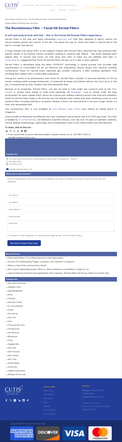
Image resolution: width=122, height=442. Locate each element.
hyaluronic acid (64, 39)
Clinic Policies (49, 410)
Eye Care (12, 317)
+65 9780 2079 (15, 164)
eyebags (76, 92)
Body (10, 295)
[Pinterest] (10, 131)
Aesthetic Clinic (22, 19)
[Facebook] (25, 131)
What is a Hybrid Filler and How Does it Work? (27, 265)
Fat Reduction (14, 329)
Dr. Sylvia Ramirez (15, 306)
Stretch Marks (14, 363)
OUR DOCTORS (28, 5)
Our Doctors (48, 394)
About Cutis (48, 391)
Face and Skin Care (16, 325)
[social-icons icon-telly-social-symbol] (14, 400)
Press (10, 340)
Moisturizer (12, 336)
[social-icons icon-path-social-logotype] (28, 400)
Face (10, 321)
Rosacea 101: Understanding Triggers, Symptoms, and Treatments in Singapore (41, 262)
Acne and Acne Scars (17, 283)
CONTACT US (73, 10)
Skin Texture (13, 355)
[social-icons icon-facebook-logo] (6, 400)
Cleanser (11, 298)
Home (7, 19)
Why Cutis (47, 398)
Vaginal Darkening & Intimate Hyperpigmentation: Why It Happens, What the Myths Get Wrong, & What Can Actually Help (58, 273)
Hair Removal (13, 333)
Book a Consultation (105, 7)
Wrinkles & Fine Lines (17, 374)
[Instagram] (18, 131)
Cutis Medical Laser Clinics (66, 109)
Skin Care (12, 348)
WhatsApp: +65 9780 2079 (93, 390)
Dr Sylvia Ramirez (27, 119)
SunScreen (12, 367)
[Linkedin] (6, 131)
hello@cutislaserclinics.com (21, 137)
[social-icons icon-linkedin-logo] (19, 400)
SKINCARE (62, 10)
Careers (46, 406)
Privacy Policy (49, 414)
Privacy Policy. (75, 235)
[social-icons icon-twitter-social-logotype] (11, 400)
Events (11, 310)
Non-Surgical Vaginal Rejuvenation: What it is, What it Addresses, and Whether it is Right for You (48, 269)
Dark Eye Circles (15, 302)
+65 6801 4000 (15, 162)
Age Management (15, 291)
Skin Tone (12, 359)
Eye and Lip (13, 314)
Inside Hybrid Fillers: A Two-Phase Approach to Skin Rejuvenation (35, 258)
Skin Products (14, 352)
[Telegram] (21, 131)
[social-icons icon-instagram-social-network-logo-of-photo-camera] (23, 400)
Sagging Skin (13, 344)
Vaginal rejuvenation (16, 371)
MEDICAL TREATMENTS (44, 5)
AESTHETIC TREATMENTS (67, 5)
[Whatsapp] (14, 131)
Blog (12, 19)
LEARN (52, 10)
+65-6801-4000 (80, 134)
